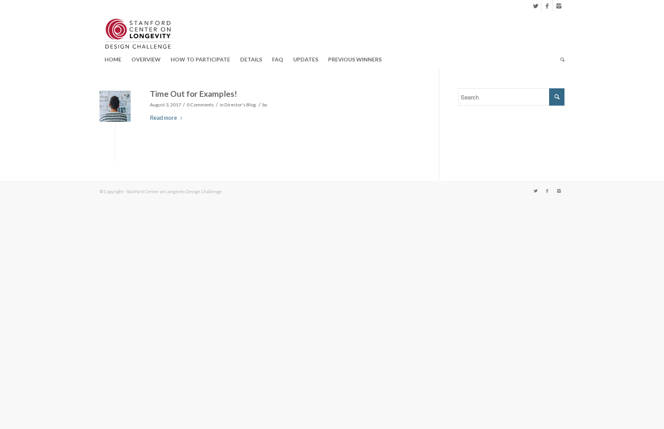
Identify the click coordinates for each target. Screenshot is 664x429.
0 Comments (200, 105)
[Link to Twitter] (535, 6)
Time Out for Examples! (193, 93)
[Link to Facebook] (547, 6)
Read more (163, 117)
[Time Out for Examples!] (115, 106)
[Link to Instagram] (558, 6)
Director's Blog (240, 105)
